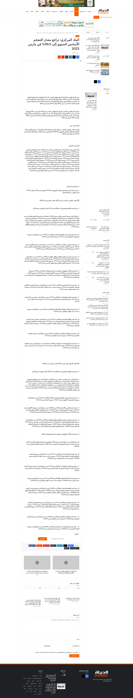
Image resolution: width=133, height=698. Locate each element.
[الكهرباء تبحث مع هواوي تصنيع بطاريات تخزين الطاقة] (105, 72)
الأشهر (97, 32)
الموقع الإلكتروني (46, 645)
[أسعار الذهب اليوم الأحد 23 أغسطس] (105, 65)
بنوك (76, 11)
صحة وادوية (54, 11)
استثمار (36, 11)
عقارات (42, 11)
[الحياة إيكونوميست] (104, 11)
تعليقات (88, 32)
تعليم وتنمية (29, 686)
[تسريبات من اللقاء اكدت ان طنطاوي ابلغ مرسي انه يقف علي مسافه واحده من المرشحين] (89, 280)
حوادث (24, 686)
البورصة (71, 11)
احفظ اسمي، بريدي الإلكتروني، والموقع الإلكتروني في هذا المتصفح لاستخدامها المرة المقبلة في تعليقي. (56, 652)
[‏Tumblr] (66, 57)
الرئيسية (89, 11)
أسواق (29, 678)
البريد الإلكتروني (75, 645)
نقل (34, 694)
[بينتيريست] (62, 57)
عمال (31, 691)
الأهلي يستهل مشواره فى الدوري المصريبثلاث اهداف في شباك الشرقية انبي (93, 39)
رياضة (40, 688)
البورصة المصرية (33, 683)
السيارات (61, 11)
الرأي (32, 11)
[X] (74, 57)
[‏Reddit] (59, 57)
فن (26, 691)
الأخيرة (106, 32)
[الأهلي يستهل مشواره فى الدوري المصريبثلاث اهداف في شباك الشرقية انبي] (105, 40)
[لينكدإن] (70, 57)
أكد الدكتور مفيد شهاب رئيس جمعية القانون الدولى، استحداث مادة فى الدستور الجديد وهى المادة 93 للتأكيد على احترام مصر (102, 255)
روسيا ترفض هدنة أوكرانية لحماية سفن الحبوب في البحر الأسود (93, 57)
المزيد (27, 11)
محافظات (39, 694)
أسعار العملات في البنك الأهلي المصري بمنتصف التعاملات (72, 599)
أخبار (40, 675)
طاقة (66, 11)
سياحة (36, 688)
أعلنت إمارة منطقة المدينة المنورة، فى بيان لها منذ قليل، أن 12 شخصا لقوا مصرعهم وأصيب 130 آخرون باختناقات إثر (97, 246)
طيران (40, 691)
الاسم (77, 639)
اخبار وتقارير (39, 680)
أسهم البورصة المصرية (37, 678)
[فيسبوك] (77, 57)
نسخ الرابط (42, 538)
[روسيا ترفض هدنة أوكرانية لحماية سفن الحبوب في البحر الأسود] (105, 58)
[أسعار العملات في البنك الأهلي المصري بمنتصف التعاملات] (70, 592)
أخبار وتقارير (82, 11)
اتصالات (48, 11)
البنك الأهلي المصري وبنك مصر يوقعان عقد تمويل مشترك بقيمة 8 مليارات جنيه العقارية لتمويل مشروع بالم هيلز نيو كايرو (93, 48)
